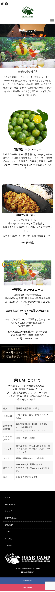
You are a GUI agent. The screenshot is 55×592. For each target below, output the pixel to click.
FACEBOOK (27, 581)
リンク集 (8, 538)
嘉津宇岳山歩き (11, 518)
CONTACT (9, 545)
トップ (7, 497)
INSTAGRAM (27, 587)
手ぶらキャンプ (11, 504)
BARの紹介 (9, 525)
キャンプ (8, 511)
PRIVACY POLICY (27, 572)
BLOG (7, 532)
